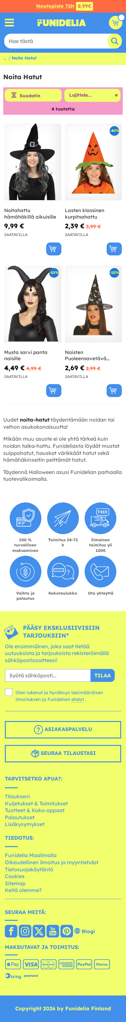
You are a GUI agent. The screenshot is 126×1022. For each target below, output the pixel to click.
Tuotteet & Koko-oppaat (35, 810)
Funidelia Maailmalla (31, 855)
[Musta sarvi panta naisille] (32, 304)
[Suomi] (11, 932)
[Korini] (115, 22)
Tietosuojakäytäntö (29, 869)
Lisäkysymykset (25, 824)
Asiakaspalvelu (67, 729)
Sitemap (15, 883)
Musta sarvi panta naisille (25, 355)
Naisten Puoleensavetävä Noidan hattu (86, 355)
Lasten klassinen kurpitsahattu (84, 213)
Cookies (15, 876)
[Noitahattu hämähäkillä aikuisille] (32, 162)
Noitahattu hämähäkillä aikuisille (30, 213)
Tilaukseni (17, 796)
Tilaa (102, 675)
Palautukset (20, 817)
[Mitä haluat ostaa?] (9, 23)
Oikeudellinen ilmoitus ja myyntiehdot (52, 862)
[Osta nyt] (53, 248)
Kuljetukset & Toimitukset (36, 803)
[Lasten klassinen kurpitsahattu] (93, 162)
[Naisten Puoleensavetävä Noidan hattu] (93, 304)
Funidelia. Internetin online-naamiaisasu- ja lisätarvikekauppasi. (61, 22)
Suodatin (30, 96)
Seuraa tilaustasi (67, 753)
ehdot (77, 699)
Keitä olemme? (23, 890)
